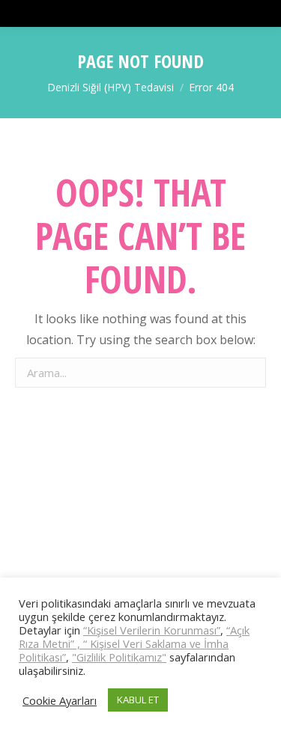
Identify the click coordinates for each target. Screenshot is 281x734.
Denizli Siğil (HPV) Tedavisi (110, 87)
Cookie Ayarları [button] (59, 700)
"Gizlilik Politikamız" (119, 656)
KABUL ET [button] (138, 699)
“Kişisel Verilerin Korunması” (151, 630)
